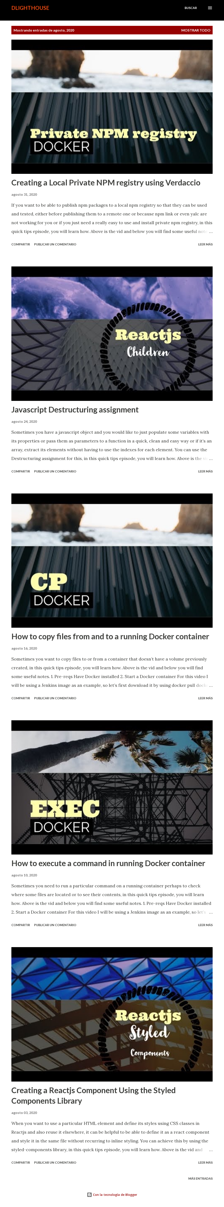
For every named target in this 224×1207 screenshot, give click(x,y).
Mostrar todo (195, 30)
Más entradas (200, 1178)
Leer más (205, 244)
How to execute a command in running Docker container (108, 863)
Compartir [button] (20, 244)
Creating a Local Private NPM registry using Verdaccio (105, 182)
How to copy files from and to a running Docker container (110, 636)
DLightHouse (30, 8)
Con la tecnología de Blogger (114, 1195)
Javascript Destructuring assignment (75, 409)
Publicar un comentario (55, 244)
